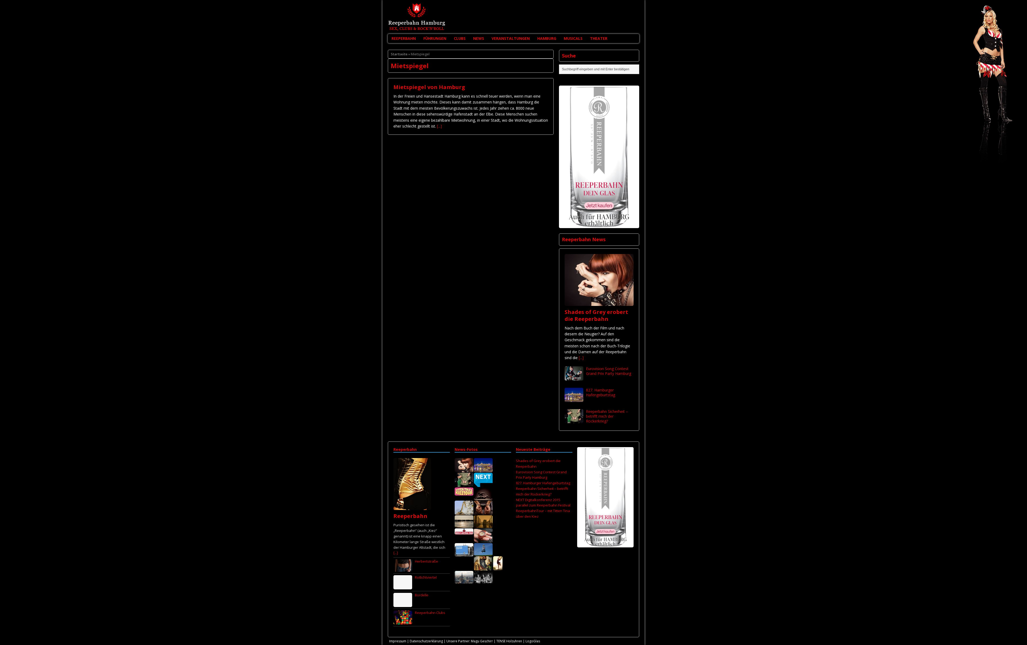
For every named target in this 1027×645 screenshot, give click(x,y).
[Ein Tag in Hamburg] (464, 580)
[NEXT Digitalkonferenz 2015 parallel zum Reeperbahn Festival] (483, 484)
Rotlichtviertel (426, 577)
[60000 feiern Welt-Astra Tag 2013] (464, 531)
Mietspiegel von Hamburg (429, 87)
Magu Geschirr (482, 641)
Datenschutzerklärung (426, 641)
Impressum (397, 641)
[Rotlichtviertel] (402, 586)
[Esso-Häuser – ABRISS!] (464, 511)
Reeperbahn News (584, 239)
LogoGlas (533, 641)
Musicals (573, 38)
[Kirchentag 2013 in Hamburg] (464, 553)
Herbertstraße (426, 561)
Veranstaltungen (511, 38)
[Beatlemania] (483, 580)
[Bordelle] (402, 604)
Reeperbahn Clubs (430, 612)
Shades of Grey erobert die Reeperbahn (596, 315)
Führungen (434, 38)
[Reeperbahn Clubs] (402, 621)
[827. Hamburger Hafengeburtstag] (574, 398)
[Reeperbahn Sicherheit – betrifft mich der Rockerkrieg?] (574, 420)
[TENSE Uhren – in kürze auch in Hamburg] (483, 539)
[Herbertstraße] (402, 568)
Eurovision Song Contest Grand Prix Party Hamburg (608, 371)
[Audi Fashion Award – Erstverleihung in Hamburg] (498, 567)
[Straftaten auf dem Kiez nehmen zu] (483, 511)
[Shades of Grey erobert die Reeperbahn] (599, 302)
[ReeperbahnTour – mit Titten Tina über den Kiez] (464, 492)
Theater (598, 38)
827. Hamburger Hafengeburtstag (600, 392)
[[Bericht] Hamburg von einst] (483, 525)
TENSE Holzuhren (509, 641)
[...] (439, 126)
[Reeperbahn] (412, 507)
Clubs (460, 38)
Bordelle (421, 595)
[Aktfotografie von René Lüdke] (483, 497)
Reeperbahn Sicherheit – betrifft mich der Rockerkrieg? (607, 416)
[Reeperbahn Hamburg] (513, 17)
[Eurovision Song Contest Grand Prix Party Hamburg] (574, 377)
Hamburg (546, 38)
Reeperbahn (404, 38)
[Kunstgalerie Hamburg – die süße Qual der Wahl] (483, 567)
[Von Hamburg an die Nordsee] (464, 525)
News (478, 38)
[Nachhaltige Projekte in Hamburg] (483, 552)
